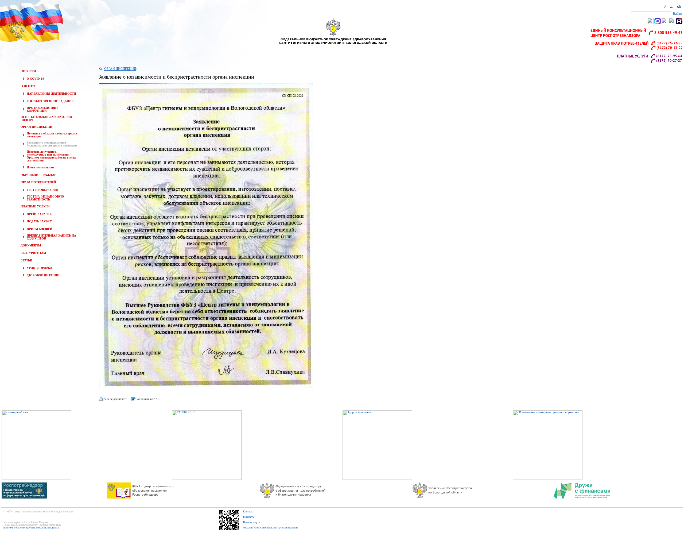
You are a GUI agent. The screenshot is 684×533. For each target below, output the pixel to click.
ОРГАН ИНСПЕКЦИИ (36, 126)
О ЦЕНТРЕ (28, 86)
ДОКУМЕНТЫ (31, 245)
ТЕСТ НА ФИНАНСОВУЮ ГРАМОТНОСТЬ (45, 198)
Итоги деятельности (40, 167)
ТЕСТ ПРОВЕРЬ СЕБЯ (42, 189)
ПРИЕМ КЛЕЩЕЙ (39, 228)
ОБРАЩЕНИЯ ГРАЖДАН (39, 174)
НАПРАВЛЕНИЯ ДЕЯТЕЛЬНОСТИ (51, 93)
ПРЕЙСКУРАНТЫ (40, 214)
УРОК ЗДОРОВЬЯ (39, 267)
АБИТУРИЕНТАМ (33, 253)
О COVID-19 (35, 78)
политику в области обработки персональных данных (31, 527)
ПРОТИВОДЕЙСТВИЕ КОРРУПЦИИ (42, 109)
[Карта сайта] (672, 8)
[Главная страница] (665, 8)
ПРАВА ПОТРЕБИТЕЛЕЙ (38, 182)
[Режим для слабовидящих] (679, 8)
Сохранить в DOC (146, 398)
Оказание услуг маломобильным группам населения (270, 527)
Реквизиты (248, 517)
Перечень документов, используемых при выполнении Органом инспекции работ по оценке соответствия (51, 156)
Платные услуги (251, 522)
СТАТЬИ (26, 260)
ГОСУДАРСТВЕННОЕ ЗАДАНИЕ (50, 101)
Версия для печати (115, 398)
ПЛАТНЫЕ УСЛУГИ (35, 206)
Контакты (248, 511)
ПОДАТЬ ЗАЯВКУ (39, 221)
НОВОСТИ (28, 71)
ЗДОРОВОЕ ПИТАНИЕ (43, 275)
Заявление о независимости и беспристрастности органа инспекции (52, 144)
